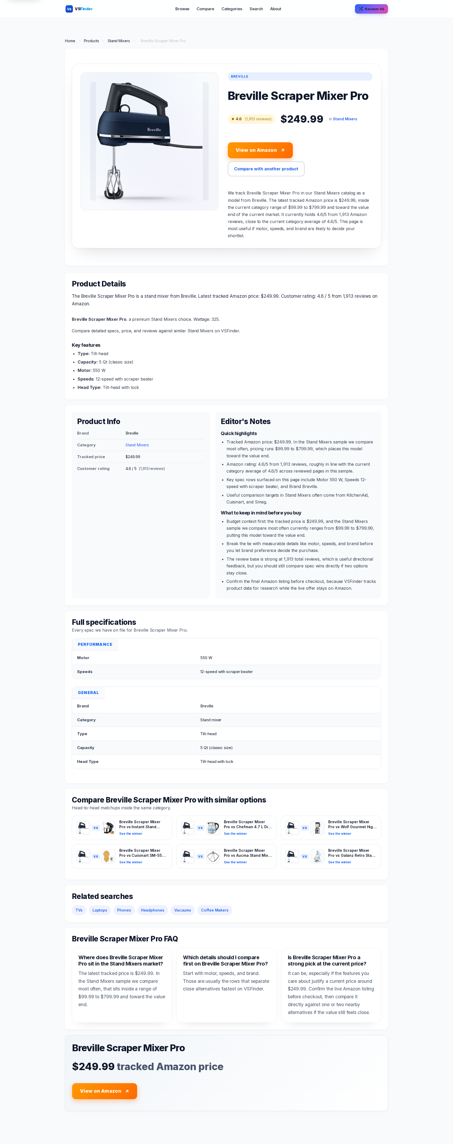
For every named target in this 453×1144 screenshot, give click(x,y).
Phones (124, 910)
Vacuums (182, 910)
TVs (79, 910)
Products (91, 41)
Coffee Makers (215, 910)
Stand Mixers (119, 41)
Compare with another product (266, 168)
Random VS (374, 9)
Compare (205, 8)
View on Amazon (260, 150)
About (275, 8)
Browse (182, 8)
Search (256, 8)
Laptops (100, 910)
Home (70, 41)
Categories (232, 8)
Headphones (152, 910)
